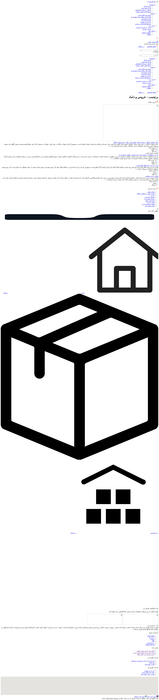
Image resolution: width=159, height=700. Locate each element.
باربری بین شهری (145, 22)
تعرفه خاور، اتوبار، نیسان (143, 12)
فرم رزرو (152, 26)
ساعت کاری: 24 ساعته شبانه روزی (144, 652)
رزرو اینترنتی (151, 643)
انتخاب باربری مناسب (151, 176)
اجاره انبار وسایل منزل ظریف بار (141, 17)
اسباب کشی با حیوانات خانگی (146, 193)
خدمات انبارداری (146, 20)
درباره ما (152, 637)
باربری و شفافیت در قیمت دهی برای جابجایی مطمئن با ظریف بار (138, 155)
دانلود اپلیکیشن (151, 46)
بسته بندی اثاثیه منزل (144, 15)
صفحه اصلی (151, 636)
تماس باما (152, 31)
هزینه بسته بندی (146, 8)
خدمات (152, 13)
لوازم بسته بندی (150, 206)
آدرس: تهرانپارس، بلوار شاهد (146, 654)
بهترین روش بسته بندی (148, 674)
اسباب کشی (151, 192)
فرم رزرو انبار (146, 29)
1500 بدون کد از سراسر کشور (145, 651)
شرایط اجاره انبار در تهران (143, 24)
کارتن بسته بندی (146, 19)
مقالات (149, 34)
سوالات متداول (146, 32)
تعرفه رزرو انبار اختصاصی (143, 10)
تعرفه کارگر (147, 6)
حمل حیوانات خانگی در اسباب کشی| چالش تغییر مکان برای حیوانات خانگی (135, 142)
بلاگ (153, 641)
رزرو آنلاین (141, 46)
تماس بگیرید (152, 42)
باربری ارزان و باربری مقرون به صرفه (143, 661)
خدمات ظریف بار (149, 199)
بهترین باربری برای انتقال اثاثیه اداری (147, 165)
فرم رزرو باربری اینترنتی (143, 27)
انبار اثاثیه (152, 662)
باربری (153, 195)
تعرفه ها (152, 5)
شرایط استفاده (150, 644)
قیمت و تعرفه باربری (148, 204)
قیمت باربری (151, 202)
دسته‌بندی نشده (150, 200)
